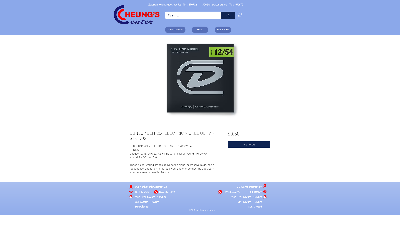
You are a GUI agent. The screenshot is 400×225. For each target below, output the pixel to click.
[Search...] (228, 15)
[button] (239, 15)
